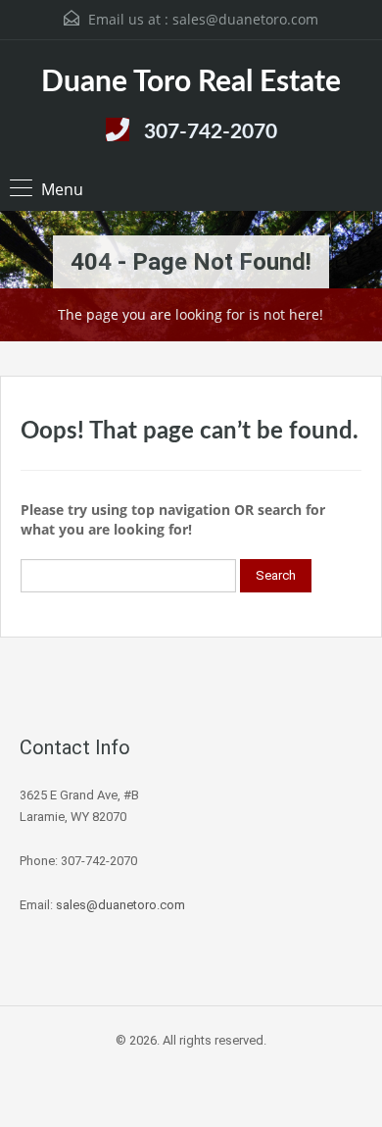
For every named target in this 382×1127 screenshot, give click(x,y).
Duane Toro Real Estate (191, 82)
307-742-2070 (210, 132)
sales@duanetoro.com (245, 19)
